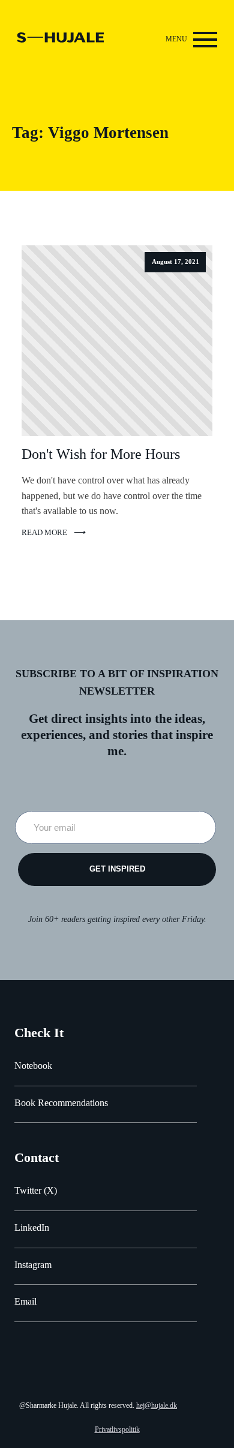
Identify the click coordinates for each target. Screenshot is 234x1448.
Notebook (33, 1066)
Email (25, 1301)
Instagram (33, 1265)
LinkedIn (31, 1227)
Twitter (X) (35, 1190)
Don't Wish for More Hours (101, 454)
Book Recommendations (61, 1103)
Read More (44, 532)
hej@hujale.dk (156, 1405)
